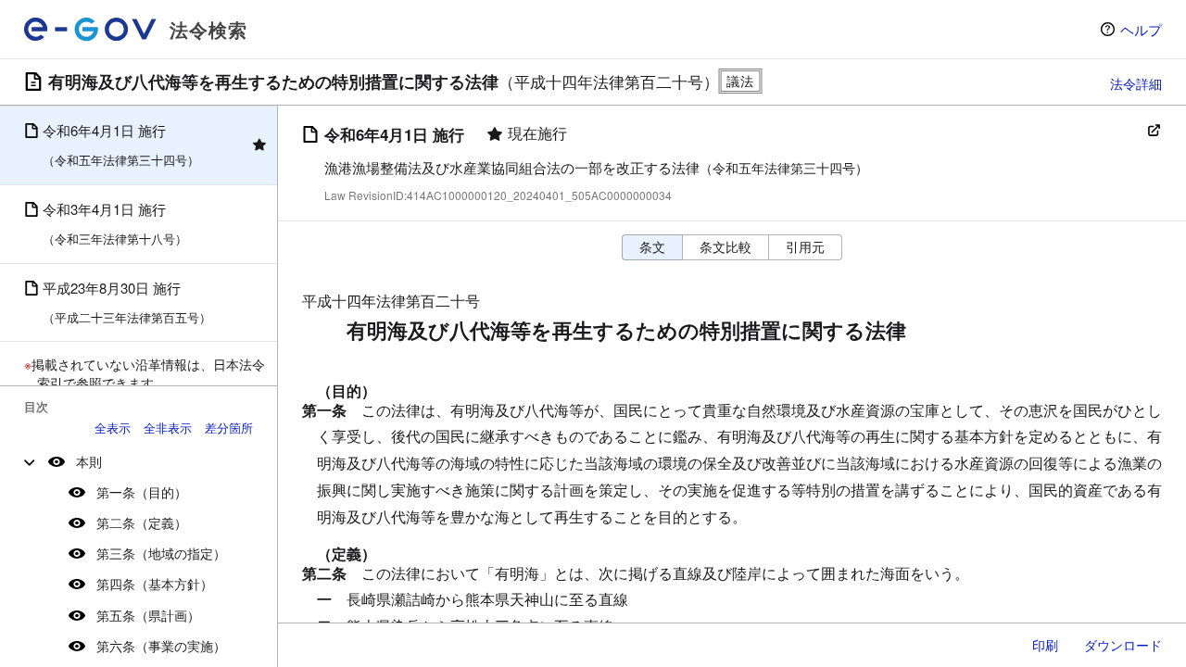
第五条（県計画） (148, 615)
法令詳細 (1136, 83)
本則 (89, 461)
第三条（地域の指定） (161, 553)
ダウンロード (1123, 645)
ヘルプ (1141, 29)
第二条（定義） (141, 522)
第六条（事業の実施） (161, 645)
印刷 (1045, 645)
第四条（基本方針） (154, 583)
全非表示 (168, 427)
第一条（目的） (141, 492)
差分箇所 (229, 427)
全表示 (113, 427)
